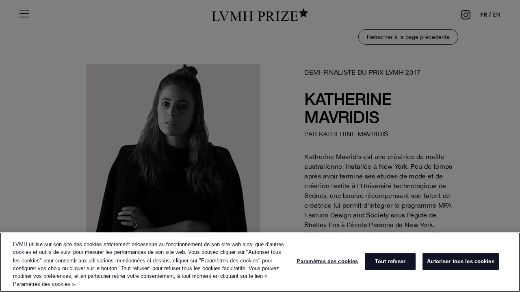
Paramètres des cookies (327, 261)
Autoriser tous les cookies (460, 261)
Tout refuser (390, 261)
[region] (260, 262)
